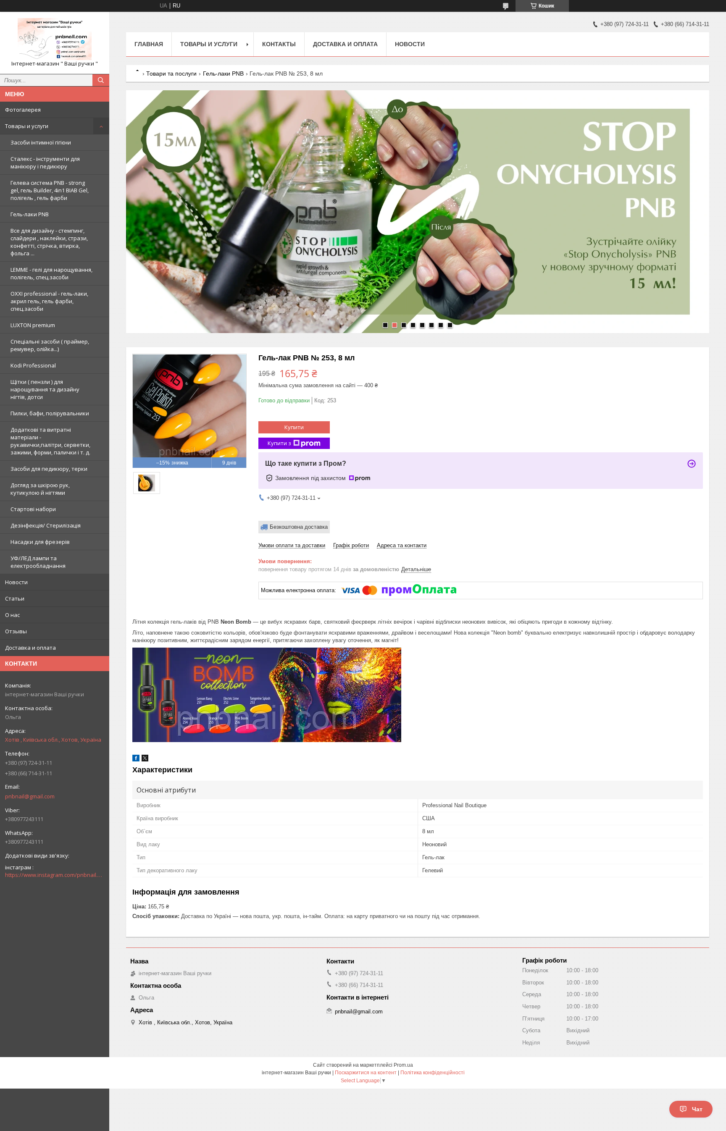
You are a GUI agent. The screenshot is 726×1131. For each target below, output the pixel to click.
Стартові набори (33, 509)
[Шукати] (100, 80)
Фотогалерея (23, 109)
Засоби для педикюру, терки (49, 468)
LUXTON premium (33, 325)
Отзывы (16, 631)
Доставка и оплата (30, 647)
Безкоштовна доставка (299, 527)
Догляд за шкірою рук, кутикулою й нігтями (40, 488)
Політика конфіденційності (432, 1073)
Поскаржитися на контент (366, 1073)
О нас (12, 615)
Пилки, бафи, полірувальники (50, 413)
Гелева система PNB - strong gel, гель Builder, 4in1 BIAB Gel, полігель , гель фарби (50, 190)
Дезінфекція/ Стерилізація (46, 525)
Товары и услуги (26, 126)
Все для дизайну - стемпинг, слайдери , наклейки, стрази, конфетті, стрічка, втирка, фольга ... (49, 242)
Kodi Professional (33, 365)
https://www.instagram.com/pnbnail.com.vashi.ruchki (54, 875)
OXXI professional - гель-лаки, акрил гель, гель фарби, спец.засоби (49, 301)
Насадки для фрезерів (40, 542)
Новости (16, 582)
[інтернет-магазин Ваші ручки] (54, 39)
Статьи (14, 598)
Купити (294, 427)
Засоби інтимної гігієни (41, 142)
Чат (697, 1109)
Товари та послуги (171, 73)
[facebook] (135, 759)
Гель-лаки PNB (30, 214)
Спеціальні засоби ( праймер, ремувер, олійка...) (50, 345)
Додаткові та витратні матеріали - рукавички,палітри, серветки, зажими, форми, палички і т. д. (50, 441)
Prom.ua (403, 1065)
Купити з (279, 443)
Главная (148, 44)
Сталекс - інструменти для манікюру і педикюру (45, 162)
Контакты (279, 44)
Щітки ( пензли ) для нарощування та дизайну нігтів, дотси (45, 389)
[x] (145, 759)
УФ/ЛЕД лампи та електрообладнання (38, 561)
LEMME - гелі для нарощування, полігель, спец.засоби (51, 273)
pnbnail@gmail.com (30, 796)
